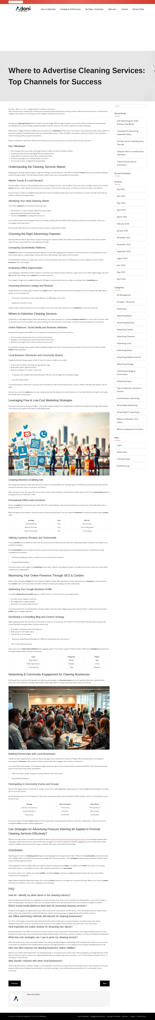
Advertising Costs (124, 343)
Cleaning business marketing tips (22, 111)
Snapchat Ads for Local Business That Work (130, 153)
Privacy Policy (141, 1016)
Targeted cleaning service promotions (53, 114)
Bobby (12, 109)
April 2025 (121, 279)
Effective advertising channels (87, 111)
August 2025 (122, 258)
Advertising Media (124, 350)
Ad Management (124, 295)
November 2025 (124, 244)
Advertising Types (124, 381)
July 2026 (121, 189)
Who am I (125, 1016)
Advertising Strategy (125, 364)
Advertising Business (125, 322)
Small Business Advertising (128, 398)
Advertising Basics (124, 315)
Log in (119, 445)
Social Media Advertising (127, 405)
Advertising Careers (125, 329)
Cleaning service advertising (42, 111)
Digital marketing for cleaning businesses (64, 111)
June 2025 (121, 265)
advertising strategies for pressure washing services (68, 839)
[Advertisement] (77, 33)
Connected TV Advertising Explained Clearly (127, 133)
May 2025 (121, 272)
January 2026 (122, 230)
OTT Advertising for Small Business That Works (127, 122)
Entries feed (122, 452)
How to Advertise (83, 1016)
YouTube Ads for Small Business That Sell (130, 143)
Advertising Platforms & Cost (129, 357)
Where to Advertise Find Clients (130, 429)
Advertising (121, 309)
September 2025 (124, 251)
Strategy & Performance (97, 1016)
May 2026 (121, 203)
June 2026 (121, 196)
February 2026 (123, 223)
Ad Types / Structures (126, 302)
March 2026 (122, 217)
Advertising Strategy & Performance (126, 372)
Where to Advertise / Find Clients (44, 109)
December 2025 (123, 237)
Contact (132, 1016)
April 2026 (121, 210)
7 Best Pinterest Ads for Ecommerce (126, 163)
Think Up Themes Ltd (24, 1016)
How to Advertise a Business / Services (129, 390)
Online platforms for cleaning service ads (28, 114)
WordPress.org (123, 466)
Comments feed (123, 459)
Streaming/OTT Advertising (128, 412)
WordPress (42, 1016)
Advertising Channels (125, 336)
